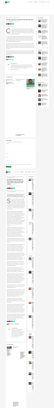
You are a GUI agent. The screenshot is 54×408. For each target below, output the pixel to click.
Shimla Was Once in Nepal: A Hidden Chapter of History (44, 104)
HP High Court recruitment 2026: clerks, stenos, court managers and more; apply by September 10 (33, 228)
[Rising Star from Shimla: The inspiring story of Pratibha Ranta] (30, 351)
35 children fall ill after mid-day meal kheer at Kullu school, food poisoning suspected (33, 183)
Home (6, 17)
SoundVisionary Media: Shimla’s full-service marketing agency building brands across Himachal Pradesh (33, 199)
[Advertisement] (27, 9)
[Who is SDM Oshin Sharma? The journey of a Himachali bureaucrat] (30, 361)
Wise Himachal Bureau (11, 21)
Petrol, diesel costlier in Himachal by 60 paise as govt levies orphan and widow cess (33, 214)
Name (7, 153)
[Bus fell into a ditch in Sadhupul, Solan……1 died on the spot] (10, 80)
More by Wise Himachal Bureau (14, 69)
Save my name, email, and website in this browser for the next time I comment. (18, 164)
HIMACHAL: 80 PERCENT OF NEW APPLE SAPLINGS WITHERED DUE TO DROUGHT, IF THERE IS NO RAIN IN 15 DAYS (22, 355)
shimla (12, 59)
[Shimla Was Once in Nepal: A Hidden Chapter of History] (30, 382)
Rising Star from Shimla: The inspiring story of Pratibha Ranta (33, 354)
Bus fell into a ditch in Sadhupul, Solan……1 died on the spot (10, 83)
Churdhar (10, 59)
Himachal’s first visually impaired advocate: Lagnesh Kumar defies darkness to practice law (33, 342)
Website (7, 160)
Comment (7, 143)
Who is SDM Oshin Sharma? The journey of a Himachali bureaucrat (33, 365)
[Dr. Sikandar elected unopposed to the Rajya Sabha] (20, 106)
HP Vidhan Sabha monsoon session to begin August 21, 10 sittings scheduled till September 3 (33, 306)
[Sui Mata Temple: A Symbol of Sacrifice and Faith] (30, 372)
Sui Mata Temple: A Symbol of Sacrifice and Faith (33, 375)
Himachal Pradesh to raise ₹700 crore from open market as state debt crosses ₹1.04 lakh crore (33, 243)
